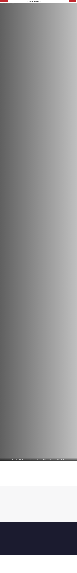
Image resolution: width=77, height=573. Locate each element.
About (35, 1)
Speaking (31, 1)
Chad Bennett (3, 1)
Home (28, 1)
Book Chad (39, 1)
